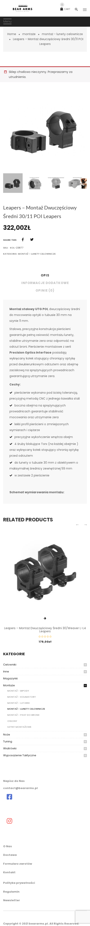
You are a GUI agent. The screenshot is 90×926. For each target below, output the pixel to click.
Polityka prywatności (19, 883)
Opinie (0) (45, 290)
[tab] (45, 276)
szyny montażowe (19, 727)
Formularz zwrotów (17, 864)
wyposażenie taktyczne (19, 755)
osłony (12, 721)
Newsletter (11, 900)
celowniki (9, 665)
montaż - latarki (18, 703)
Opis (45, 275)
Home (11, 34)
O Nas (7, 846)
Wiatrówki (10, 748)
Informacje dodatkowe (45, 283)
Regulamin (11, 892)
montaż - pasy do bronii (23, 715)
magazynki (10, 678)
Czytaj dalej (45, 618)
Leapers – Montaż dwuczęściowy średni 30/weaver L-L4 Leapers (45, 629)
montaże (29, 34)
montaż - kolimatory (21, 696)
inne (6, 671)
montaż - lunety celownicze (62, 34)
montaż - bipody (18, 690)
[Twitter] (31, 239)
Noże (6, 735)
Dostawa (10, 855)
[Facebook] (23, 239)
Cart (65, 9)
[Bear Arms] (9, 797)
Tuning (7, 741)
